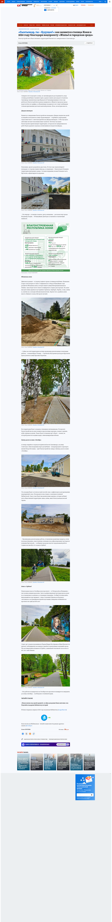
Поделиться (90, 43)
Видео (13, 1)
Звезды (56, 1)
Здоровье (62, 1)
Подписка (91, 5)
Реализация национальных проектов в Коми (58, 739)
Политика (29, 1)
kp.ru (67, 729)
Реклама (83, 5)
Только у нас (32, 25)
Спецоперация (21, 1)
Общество (36, 1)
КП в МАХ (52, 25)
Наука (77, 1)
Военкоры (38, 25)
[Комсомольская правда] (24, 5)
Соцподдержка (70, 1)
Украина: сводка (45, 25)
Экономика (44, 1)
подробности (62, 710)
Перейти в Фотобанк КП (34, 91)
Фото (8, 1)
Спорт (82, 1)
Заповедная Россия (81, 25)
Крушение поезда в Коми (61, 25)
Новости (26, 25)
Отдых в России (71, 25)
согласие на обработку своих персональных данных (83, 798)
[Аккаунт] (109, 1)
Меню (2, 1)
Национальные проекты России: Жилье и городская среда (35, 739)
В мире (50, 1)
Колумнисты (89, 1)
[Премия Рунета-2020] (37, 5)
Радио (76, 5)
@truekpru (29, 726)
